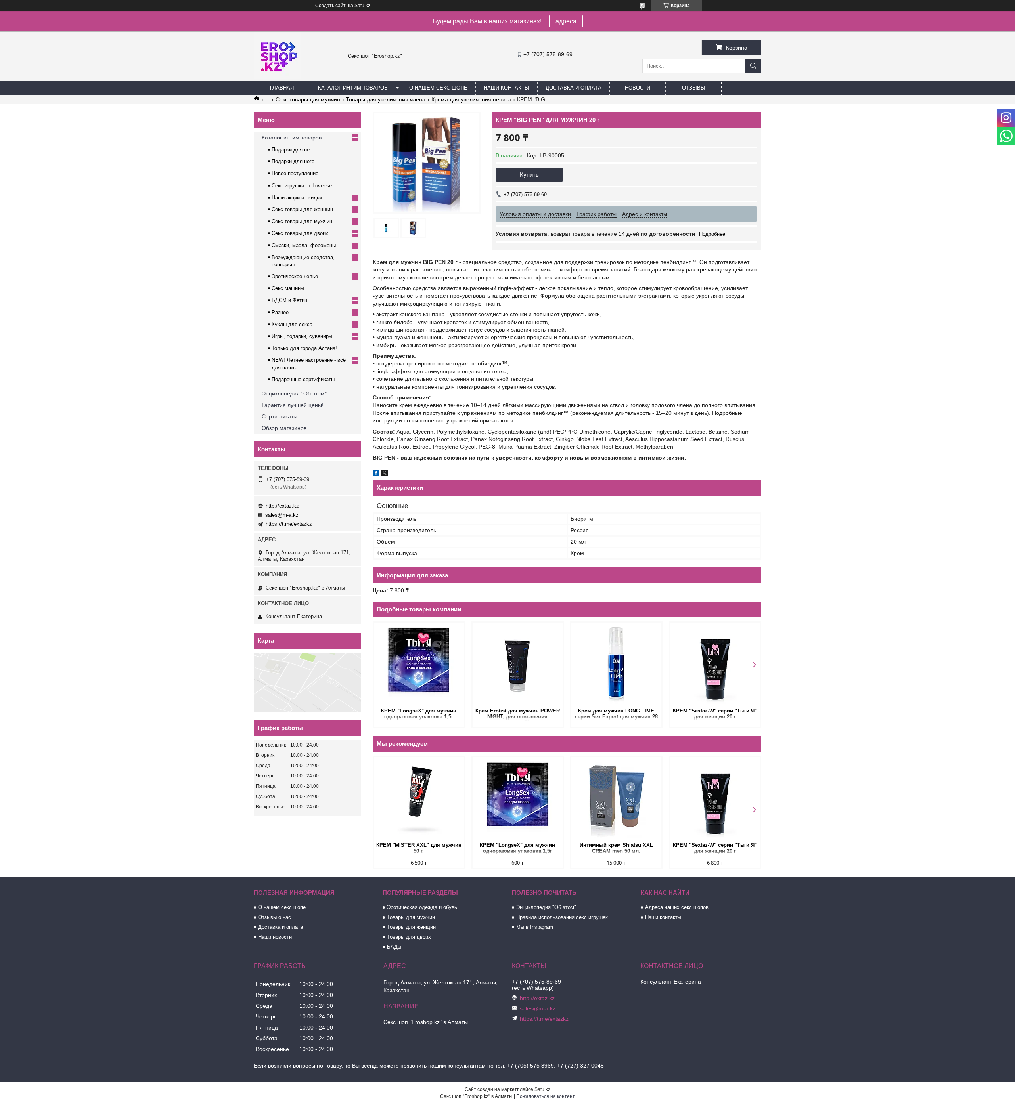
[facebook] (376, 474)
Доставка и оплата (573, 88)
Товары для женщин (411, 927)
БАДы (394, 947)
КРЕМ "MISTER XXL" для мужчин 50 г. (419, 848)
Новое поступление (295, 173)
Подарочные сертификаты (303, 379)
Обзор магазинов (284, 428)
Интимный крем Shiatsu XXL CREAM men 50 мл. (616, 848)
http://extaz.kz (282, 506)
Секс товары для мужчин (308, 99)
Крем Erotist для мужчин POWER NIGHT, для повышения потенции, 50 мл (517, 714)
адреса (565, 21)
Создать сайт (330, 5)
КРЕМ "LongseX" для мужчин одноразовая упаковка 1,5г (418, 714)
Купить (529, 174)
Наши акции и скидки (297, 198)
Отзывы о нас (274, 917)
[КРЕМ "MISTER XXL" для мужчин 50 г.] (419, 798)
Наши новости (275, 937)
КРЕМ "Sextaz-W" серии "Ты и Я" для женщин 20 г (715, 714)
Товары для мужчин (411, 917)
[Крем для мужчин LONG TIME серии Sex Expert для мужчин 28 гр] (616, 664)
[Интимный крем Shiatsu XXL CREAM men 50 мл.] (616, 798)
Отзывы (693, 88)
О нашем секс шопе (438, 88)
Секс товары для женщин (302, 209)
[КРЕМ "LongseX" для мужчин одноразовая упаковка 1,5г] (419, 664)
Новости (637, 88)
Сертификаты (279, 416)
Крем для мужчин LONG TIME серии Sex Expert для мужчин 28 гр (616, 714)
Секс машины (288, 288)
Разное (280, 312)
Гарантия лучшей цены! (293, 405)
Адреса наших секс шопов (677, 907)
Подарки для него (293, 161)
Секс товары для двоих (300, 233)
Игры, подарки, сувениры (302, 336)
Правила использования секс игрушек (562, 917)
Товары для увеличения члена (385, 99)
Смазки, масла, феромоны (304, 245)
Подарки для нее (292, 150)
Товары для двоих (409, 937)
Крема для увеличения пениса (471, 99)
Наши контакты (506, 88)
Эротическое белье (295, 276)
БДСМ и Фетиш (290, 300)
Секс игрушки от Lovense (302, 186)
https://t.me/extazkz (289, 524)
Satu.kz (542, 1089)
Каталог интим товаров (353, 88)
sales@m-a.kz (282, 515)
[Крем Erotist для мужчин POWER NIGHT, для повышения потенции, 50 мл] (518, 664)
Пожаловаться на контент (545, 1096)
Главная (282, 88)
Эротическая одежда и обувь (422, 907)
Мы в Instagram (534, 927)
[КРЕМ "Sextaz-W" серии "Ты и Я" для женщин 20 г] (715, 664)
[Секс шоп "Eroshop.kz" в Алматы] (277, 77)
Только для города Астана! (304, 348)
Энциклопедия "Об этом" (294, 393)
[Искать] (753, 66)
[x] (384, 474)
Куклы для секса (292, 324)
